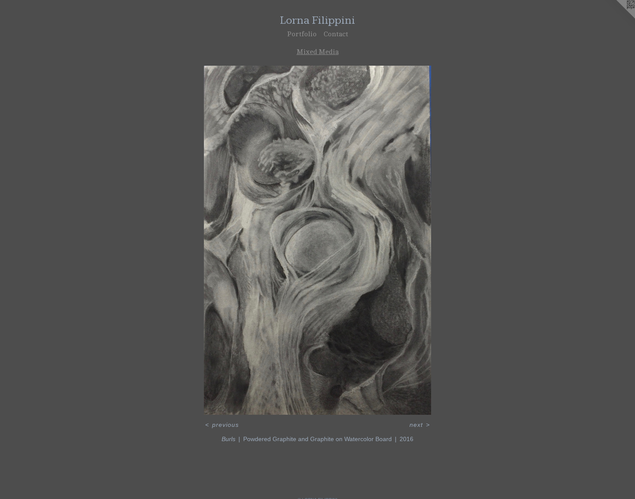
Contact (336, 34)
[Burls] (317, 240)
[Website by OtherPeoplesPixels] (617, 17)
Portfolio (302, 34)
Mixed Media (318, 52)
